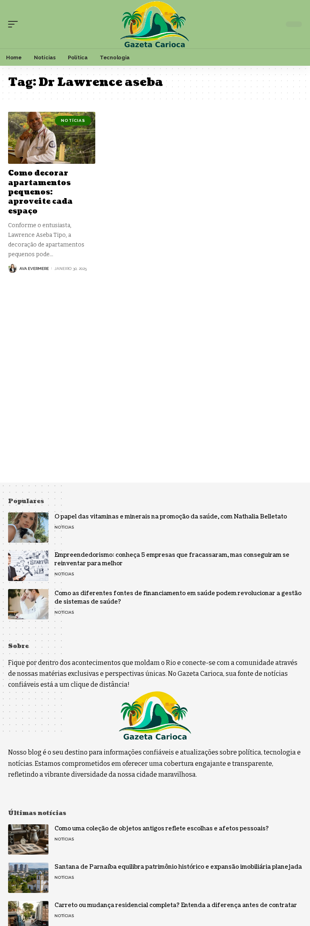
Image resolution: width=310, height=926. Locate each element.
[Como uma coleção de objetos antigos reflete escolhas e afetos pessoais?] (28, 839)
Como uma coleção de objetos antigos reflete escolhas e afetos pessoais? (161, 828)
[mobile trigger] (15, 24)
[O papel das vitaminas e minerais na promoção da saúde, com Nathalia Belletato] (28, 527)
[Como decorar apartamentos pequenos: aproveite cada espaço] (51, 138)
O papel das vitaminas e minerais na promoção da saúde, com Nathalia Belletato (170, 516)
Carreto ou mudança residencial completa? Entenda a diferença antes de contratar (175, 905)
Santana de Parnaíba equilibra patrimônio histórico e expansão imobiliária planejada (178, 867)
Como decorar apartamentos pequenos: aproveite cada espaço (40, 192)
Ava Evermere (34, 268)
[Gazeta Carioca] (155, 24)
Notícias (73, 120)
